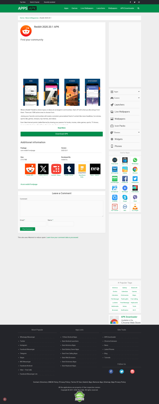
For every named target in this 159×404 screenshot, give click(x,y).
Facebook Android (26, 365)
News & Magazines (32, 18)
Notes (125, 306)
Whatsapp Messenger (27, 337)
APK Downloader (127, 8)
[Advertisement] (61, 60)
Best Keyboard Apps (69, 365)
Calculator (115, 295)
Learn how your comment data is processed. (62, 237)
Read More (62, 128)
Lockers (115, 302)
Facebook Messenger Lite (28, 374)
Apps (66, 8)
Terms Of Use (76, 382)
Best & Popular (34, 2)
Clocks (115, 291)
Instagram (23, 345)
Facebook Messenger (27, 349)
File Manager (115, 299)
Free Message (124, 302)
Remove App (98, 382)
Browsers (115, 310)
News (106, 345)
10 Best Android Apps (69, 337)
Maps (134, 295)
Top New (23, 2)
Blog (105, 353)
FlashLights (124, 299)
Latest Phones (109, 349)
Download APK (61, 134)
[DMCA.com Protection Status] (79, 397)
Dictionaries (124, 295)
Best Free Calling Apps (69, 353)
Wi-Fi (134, 310)
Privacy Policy (64, 382)
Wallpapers (112, 8)
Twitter (22, 341)
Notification (124, 310)
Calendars (125, 291)
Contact (36, 382)
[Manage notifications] (4, 399)
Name (50, 220)
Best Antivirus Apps (69, 345)
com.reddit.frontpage (29, 184)
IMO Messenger (25, 361)
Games (74, 8)
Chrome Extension (110, 341)
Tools (134, 306)
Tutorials (107, 357)
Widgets (119, 139)
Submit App (87, 382)
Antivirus (115, 288)
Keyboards (134, 302)
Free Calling (134, 299)
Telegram (23, 353)
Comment (23, 199)
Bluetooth (134, 288)
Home (22, 18)
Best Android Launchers (70, 341)
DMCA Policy (53, 382)
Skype (22, 357)
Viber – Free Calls (26, 369)
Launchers (101, 8)
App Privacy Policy (118, 382)
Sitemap (107, 382)
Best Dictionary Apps (69, 361)
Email (22, 220)
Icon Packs (120, 126)
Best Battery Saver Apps (70, 349)
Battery (125, 288)
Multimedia (115, 306)
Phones (118, 146)
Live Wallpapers (87, 8)
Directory (43, 382)
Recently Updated (49, 2)
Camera (134, 291)
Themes (116, 132)
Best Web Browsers (68, 357)
